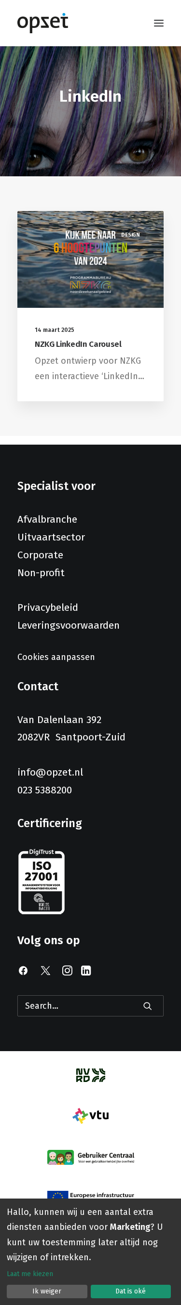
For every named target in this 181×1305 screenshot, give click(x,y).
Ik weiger (46, 1291)
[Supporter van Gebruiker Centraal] (90, 1157)
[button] (159, 23)
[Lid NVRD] (90, 1075)
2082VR (36, 737)
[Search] (90, 1005)
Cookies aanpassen (56, 657)
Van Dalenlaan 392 (59, 719)
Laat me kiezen (30, 1274)
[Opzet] (42, 23)
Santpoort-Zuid (90, 737)
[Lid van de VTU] (90, 1116)
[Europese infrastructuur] (90, 1198)
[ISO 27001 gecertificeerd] (41, 881)
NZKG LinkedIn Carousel (78, 344)
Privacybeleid (47, 607)
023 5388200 (44, 790)
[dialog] (90, 1252)
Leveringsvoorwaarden (68, 625)
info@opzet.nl (50, 772)
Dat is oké (130, 1291)
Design (130, 235)
